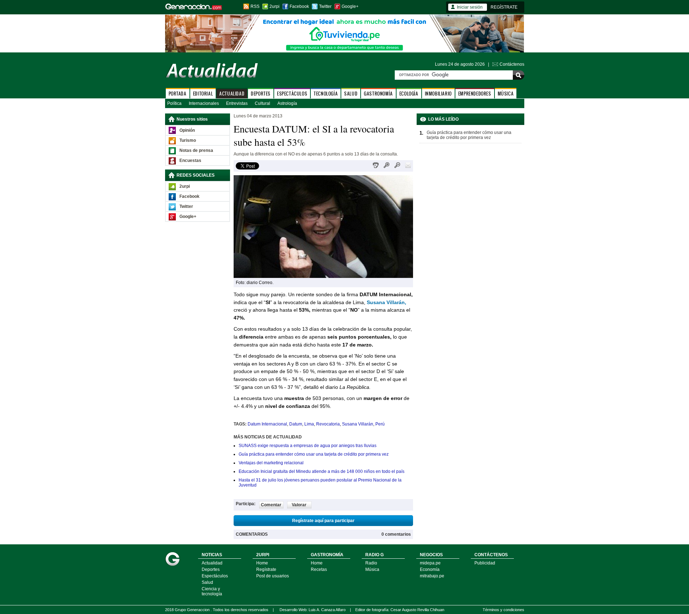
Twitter (325, 6)
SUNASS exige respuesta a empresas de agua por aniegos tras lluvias (307, 445)
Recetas (319, 569)
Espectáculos (215, 575)
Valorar (299, 504)
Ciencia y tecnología (212, 591)
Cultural (262, 103)
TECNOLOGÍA (326, 93)
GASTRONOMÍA (378, 93)
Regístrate (266, 569)
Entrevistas (237, 103)
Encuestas (190, 160)
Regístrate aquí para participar (323, 520)
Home (262, 563)
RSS (254, 6)
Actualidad (212, 563)
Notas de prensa (196, 150)
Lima (309, 424)
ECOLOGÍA (408, 93)
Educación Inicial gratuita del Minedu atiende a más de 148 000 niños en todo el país (321, 471)
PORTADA (178, 93)
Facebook (299, 6)
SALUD (350, 93)
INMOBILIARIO (438, 93)
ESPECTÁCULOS (292, 93)
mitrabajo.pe (432, 575)
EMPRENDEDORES (474, 93)
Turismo (187, 140)
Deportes (211, 569)
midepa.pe (430, 563)
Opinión (187, 130)
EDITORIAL (203, 93)
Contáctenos (512, 64)
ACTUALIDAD (231, 93)
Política (174, 103)
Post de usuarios (272, 575)
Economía (430, 569)
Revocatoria (328, 424)
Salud (207, 582)
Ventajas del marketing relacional (271, 462)
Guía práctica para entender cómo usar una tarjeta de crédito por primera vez (314, 454)
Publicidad (484, 563)
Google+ (350, 6)
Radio (371, 563)
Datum (295, 424)
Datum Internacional (267, 424)
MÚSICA (506, 93)
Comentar (271, 504)
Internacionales (204, 103)
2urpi (274, 6)
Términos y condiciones (503, 610)
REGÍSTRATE (504, 7)
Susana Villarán (357, 424)
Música (372, 569)
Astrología (287, 103)
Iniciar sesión (470, 7)
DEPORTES (261, 93)
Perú (380, 424)
